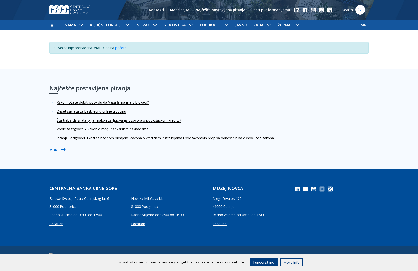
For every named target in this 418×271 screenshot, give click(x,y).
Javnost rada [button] (249, 25)
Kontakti (156, 10)
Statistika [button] (175, 25)
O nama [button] (68, 25)
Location (56, 224)
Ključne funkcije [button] (106, 25)
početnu (121, 47)
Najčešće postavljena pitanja (220, 10)
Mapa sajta (179, 10)
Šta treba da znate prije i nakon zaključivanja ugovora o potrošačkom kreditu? (119, 120)
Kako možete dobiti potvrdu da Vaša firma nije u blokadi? (103, 102)
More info (291, 262)
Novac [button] (143, 25)
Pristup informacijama (270, 10)
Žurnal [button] (285, 25)
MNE (364, 25)
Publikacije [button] (211, 25)
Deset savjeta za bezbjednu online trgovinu (91, 111)
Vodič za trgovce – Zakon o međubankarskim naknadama (102, 129)
